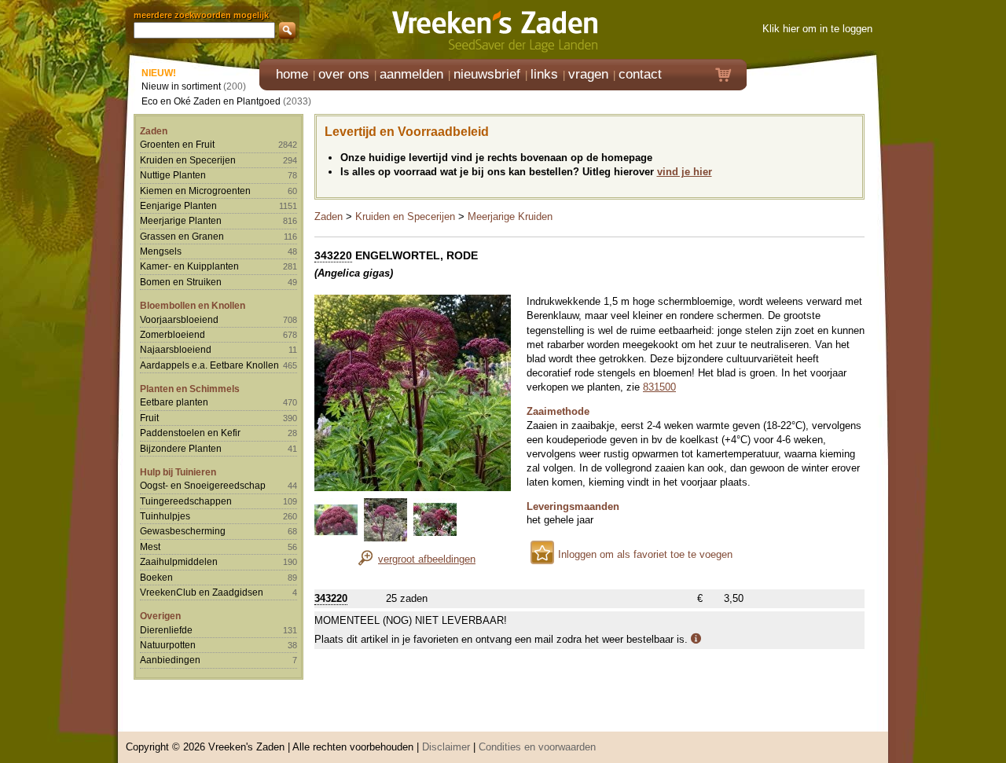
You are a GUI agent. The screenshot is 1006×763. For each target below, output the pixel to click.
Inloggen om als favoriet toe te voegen (645, 554)
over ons (343, 74)
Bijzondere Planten (181, 448)
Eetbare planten (174, 402)
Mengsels (161, 251)
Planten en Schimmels (190, 388)
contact (640, 74)
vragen (588, 74)
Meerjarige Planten (181, 220)
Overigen (160, 616)
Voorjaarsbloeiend (179, 319)
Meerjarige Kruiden (510, 216)
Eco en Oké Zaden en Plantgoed (211, 101)
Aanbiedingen (170, 660)
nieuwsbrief (486, 74)
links (544, 74)
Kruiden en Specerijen (188, 160)
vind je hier (684, 172)
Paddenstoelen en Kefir (190, 432)
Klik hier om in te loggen (817, 29)
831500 (659, 387)
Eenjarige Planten (178, 205)
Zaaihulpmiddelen (179, 561)
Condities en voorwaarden (537, 747)
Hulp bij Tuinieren (178, 472)
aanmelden (411, 74)
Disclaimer (446, 747)
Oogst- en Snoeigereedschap (203, 485)
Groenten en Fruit (177, 144)
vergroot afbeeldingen (426, 559)
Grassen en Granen (182, 236)
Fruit (149, 418)
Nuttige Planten (173, 175)
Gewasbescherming (183, 531)
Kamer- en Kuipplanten (189, 266)
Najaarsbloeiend (175, 349)
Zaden (153, 131)
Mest (150, 546)
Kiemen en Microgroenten (195, 190)
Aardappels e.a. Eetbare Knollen (209, 365)
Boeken (156, 577)
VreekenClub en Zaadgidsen (201, 592)
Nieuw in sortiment (181, 86)
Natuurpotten (168, 645)
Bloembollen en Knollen (192, 305)
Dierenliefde (166, 630)
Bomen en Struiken (181, 282)
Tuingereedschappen (186, 501)
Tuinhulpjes (165, 516)
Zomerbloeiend (172, 334)
